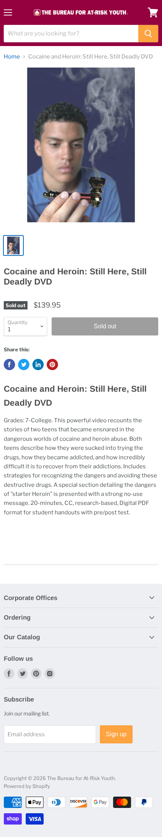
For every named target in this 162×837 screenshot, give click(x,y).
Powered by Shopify (27, 786)
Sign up (116, 734)
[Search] (148, 33)
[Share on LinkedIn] (38, 364)
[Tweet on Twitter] (23, 364)
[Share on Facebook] (9, 364)
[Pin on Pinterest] (52, 364)
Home (12, 57)
